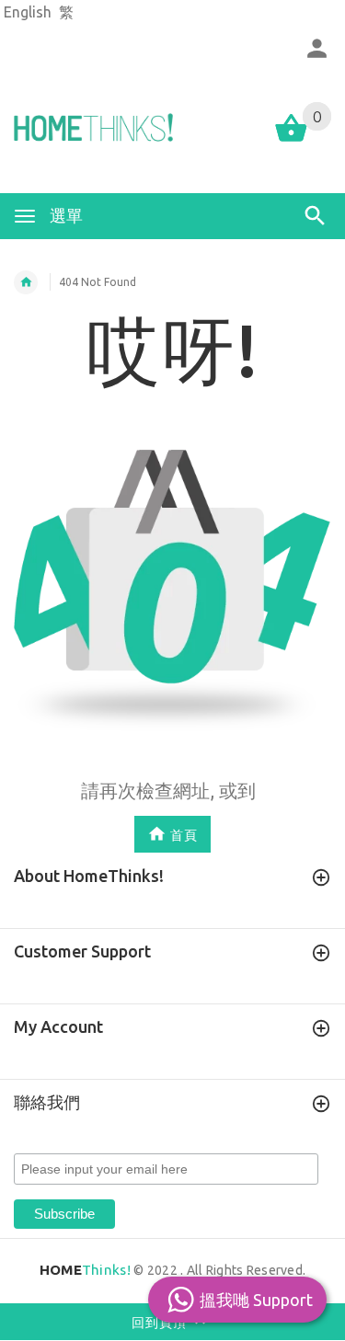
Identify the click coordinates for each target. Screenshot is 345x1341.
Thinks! (85, 1270)
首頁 (184, 835)
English (28, 12)
